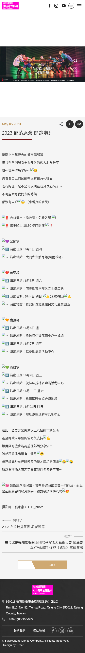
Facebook (49, 5)
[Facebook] (53, 630)
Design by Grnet (13, 645)
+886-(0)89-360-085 (20, 619)
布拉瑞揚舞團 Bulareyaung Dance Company (10, 5)
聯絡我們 (20, 630)
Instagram (56, 5)
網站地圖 (39, 630)
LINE (79, 124)
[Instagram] (62, 630)
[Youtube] (70, 630)
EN (71, 5)
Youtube (63, 5)
